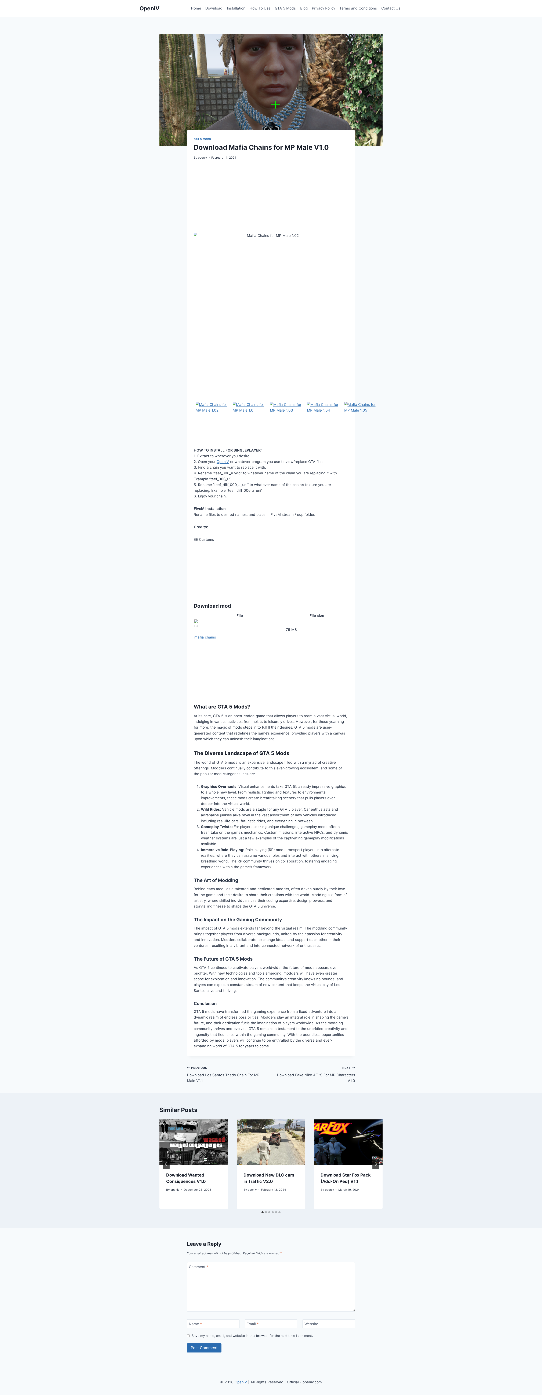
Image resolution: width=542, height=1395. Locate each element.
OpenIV (223, 462)
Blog (304, 8)
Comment (198, 1267)
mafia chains (205, 637)
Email (253, 1324)
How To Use (260, 8)
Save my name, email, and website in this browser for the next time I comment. (252, 1336)
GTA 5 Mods (285, 8)
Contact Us (390, 8)
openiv (202, 157)
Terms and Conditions (358, 8)
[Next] (375, 1164)
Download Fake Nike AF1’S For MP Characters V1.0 (316, 1074)
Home (196, 8)
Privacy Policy (323, 8)
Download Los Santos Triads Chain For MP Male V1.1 (223, 1074)
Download (214, 8)
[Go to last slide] (166, 1164)
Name (195, 1324)
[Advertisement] (271, 196)
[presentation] (193, 1142)
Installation (236, 8)
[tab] (262, 1212)
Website (311, 1324)
